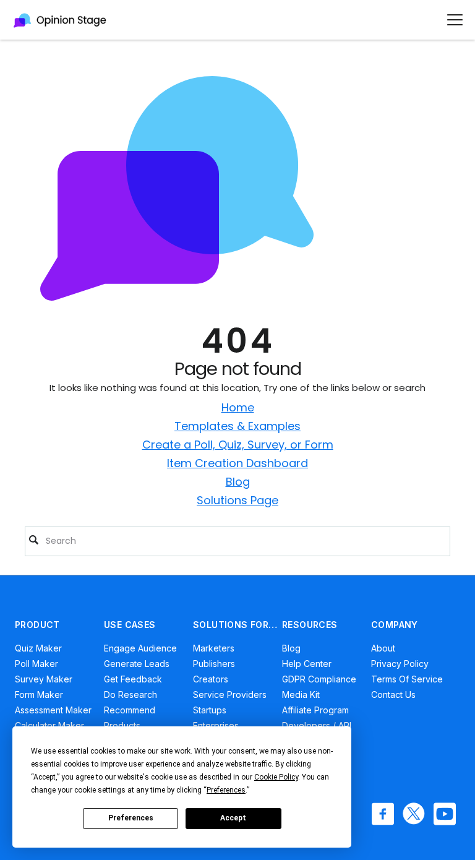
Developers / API (316, 725)
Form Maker (39, 694)
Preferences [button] (226, 790)
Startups (209, 710)
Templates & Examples (237, 426)
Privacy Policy (400, 663)
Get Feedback (133, 679)
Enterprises (216, 725)
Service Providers (230, 694)
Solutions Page (237, 500)
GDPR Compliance (319, 679)
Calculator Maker (49, 725)
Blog (238, 481)
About (383, 648)
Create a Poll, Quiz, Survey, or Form (237, 444)
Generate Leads (136, 663)
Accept (233, 818)
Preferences (130, 818)
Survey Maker (43, 679)
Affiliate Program (315, 710)
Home (237, 407)
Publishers (214, 663)
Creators (210, 679)
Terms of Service (407, 679)
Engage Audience (140, 648)
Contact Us (393, 694)
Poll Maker (36, 663)
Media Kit (301, 694)
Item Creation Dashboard (237, 463)
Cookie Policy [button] (276, 777)
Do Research (130, 694)
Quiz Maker (38, 648)
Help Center (307, 663)
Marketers (213, 648)
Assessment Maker (53, 710)
